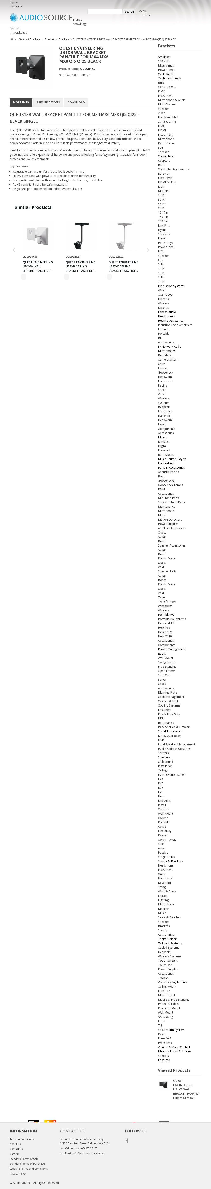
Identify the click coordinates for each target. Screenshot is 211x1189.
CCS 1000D (165, 295)
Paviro (162, 1034)
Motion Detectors (170, 519)
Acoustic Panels (168, 472)
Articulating (165, 1017)
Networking (165, 463)
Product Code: (69, 69)
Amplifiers (164, 57)
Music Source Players (172, 459)
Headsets (164, 952)
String (162, 887)
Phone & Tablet (168, 1004)
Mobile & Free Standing (173, 999)
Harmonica (165, 878)
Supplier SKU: (68, 75)
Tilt (160, 1025)
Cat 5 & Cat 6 (167, 87)
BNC (161, 165)
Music (162, 913)
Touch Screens (168, 960)
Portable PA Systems (172, 619)
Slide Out (164, 675)
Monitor (163, 909)
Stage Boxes (166, 857)
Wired (162, 290)
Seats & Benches (169, 917)
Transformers (167, 602)
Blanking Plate (167, 692)
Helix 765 (164, 628)
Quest (162, 532)
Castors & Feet (168, 701)
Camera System (168, 359)
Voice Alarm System (171, 1030)
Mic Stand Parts (168, 498)
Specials (15, 28)
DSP (161, 740)
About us (15, 1144)
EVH (160, 788)
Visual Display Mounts (172, 982)
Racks (162, 653)
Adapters (164, 160)
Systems (163, 403)
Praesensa (165, 1043)
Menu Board (166, 995)
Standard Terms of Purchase (27, 1164)
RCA (161, 251)
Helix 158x (165, 632)
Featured (164, 1060)
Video (161, 113)
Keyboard (164, 883)
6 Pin (161, 277)
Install (162, 805)
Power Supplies (168, 524)
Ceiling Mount (167, 986)
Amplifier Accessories (172, 528)
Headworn (165, 377)
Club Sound (165, 762)
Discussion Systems (171, 286)
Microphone (166, 139)
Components (166, 429)
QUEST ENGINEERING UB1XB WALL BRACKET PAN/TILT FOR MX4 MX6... (186, 1089)
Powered (164, 450)
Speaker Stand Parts (171, 502)
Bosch (162, 541)
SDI (160, 148)
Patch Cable (166, 143)
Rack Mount (166, 455)
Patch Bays (165, 243)
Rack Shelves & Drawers (174, 727)
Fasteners (164, 710)
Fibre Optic (165, 178)
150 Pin (163, 217)
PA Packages (18, 32)
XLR (160, 260)
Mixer (161, 515)
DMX (161, 91)
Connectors (165, 156)
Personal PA (166, 623)
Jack (160, 186)
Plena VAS (164, 1038)
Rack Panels (166, 723)
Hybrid (162, 230)
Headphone (165, 865)
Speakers (164, 234)
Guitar (162, 874)
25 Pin (162, 195)
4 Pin (161, 269)
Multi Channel (167, 104)
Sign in (14, 2)
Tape (161, 597)
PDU (161, 718)
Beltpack (164, 407)
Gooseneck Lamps (170, 485)
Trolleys (163, 978)
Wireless (163, 303)
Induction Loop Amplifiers (175, 325)
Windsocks (165, 606)
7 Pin (161, 282)
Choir (161, 364)
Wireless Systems (169, 956)
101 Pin (163, 212)
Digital (162, 446)
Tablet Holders (168, 939)
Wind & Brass (167, 891)
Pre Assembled (168, 117)
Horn (161, 796)
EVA (160, 779)
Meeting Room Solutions (174, 1051)
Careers (15, 1154)
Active (162, 826)
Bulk (161, 83)
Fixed (161, 1021)
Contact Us (16, 1149)
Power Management (171, 649)
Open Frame (166, 671)
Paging (162, 385)
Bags (161, 476)
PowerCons (165, 247)
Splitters (163, 753)
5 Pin (161, 273)
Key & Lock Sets (169, 714)
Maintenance (166, 506)
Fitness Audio (167, 312)
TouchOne (165, 965)
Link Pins (164, 225)
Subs (161, 844)
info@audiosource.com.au (89, 1153)
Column (163, 818)
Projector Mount (169, 1008)
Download (76, 102)
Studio (162, 390)
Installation (165, 766)
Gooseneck (165, 372)
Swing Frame (166, 662)
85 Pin (162, 208)
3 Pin (161, 264)
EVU (160, 792)
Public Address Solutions (174, 749)
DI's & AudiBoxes (169, 736)
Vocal (161, 394)
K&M (161, 489)
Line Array (164, 800)
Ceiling (162, 770)
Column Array (167, 839)
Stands (162, 930)
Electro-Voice (167, 558)
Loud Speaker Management (176, 744)
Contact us (16, 6)
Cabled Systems (168, 948)
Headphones (166, 316)
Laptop (163, 896)
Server (162, 679)
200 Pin (163, 221)
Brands (77, 19)
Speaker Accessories (171, 545)
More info (21, 102)
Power (162, 238)
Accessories (166, 342)
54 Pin (162, 204)
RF (160, 338)
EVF (160, 783)
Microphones (167, 351)
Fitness (163, 368)
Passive (163, 835)
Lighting (163, 900)
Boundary (164, 355)
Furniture (164, 991)
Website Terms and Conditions (29, 1168)
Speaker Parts (167, 571)
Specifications (48, 102)
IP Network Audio (170, 346)
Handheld (164, 416)
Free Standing (167, 666)
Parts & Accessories (171, 468)
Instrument (165, 96)
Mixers (162, 437)
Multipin (163, 191)
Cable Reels (165, 74)
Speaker (163, 109)
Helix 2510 (165, 636)
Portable (163, 333)
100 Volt (163, 61)
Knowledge (80, 24)
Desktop (163, 442)
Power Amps (166, 70)
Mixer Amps (166, 65)
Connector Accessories (173, 169)
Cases (162, 684)
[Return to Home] (12, 39)
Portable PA (166, 615)
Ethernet (163, 173)
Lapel (161, 424)
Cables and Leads (170, 78)
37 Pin (162, 199)
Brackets (164, 926)
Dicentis (163, 299)
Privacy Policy (18, 1173)
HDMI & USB (167, 182)
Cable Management (171, 697)
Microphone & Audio (172, 100)
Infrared (163, 329)
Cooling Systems (169, 705)
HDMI (162, 130)
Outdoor (163, 809)
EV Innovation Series (171, 775)
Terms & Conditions (22, 1139)
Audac (162, 537)
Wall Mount (165, 658)
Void (161, 567)
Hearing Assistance (170, 320)
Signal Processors (170, 731)
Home (147, 15)
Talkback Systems (170, 943)
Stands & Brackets (170, 861)
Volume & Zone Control (174, 1047)
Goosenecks (166, 480)
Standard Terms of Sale (24, 1159)
